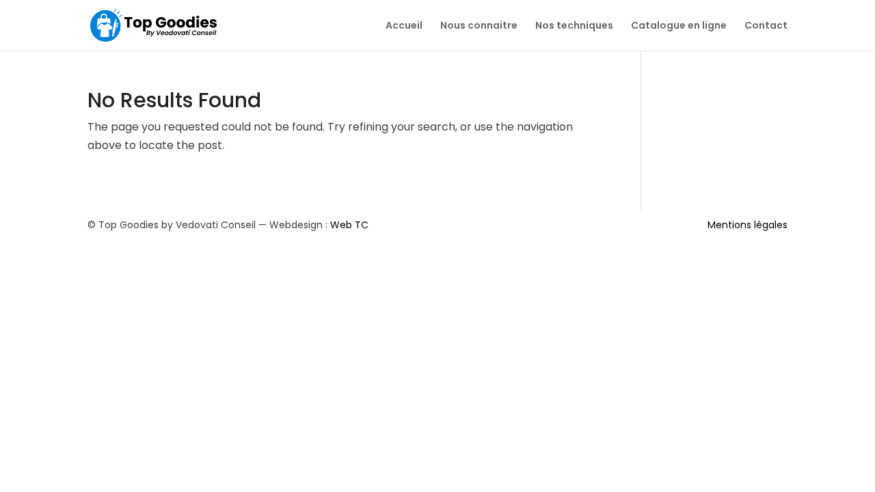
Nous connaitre (478, 26)
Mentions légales (748, 225)
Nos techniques (574, 26)
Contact (766, 26)
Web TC (349, 225)
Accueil (404, 26)
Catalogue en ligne (679, 26)
